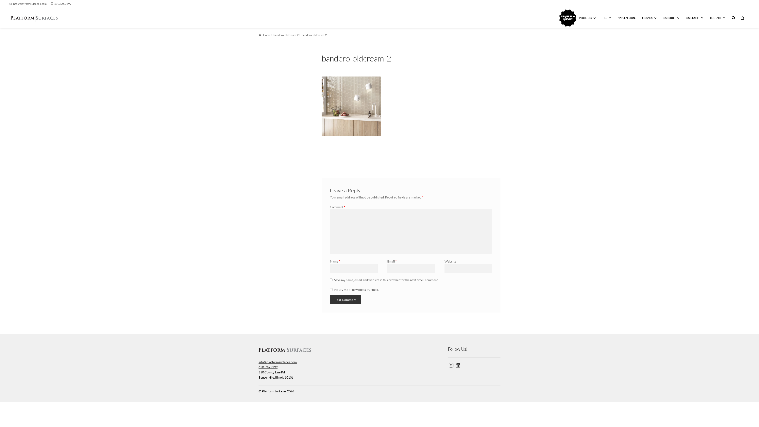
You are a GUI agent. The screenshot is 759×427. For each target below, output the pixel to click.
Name (335, 261)
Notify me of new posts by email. (356, 289)
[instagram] (748, 4)
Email (392, 261)
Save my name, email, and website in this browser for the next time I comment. (386, 280)
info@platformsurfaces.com (30, 3)
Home (267, 35)
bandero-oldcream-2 (286, 35)
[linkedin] (740, 4)
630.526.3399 (62, 3)
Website (450, 261)
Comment (337, 207)
